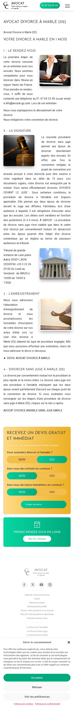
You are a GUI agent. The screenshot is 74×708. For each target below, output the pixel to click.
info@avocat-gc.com (18, 103)
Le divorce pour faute (37, 635)
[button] (69, 642)
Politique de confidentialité (47, 704)
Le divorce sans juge (37, 631)
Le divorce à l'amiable (37, 627)
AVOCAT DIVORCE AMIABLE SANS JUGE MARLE (32, 410)
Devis (37, 598)
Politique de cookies (23, 704)
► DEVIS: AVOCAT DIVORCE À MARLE (26, 358)
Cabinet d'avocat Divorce (37, 595)
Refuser (37, 687)
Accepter (37, 677)
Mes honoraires (37, 602)
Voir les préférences (37, 696)
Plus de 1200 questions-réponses (37, 614)
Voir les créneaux (37, 539)
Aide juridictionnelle (37, 606)
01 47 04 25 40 (50, 5)
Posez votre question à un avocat (37, 610)
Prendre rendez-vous (37, 618)
